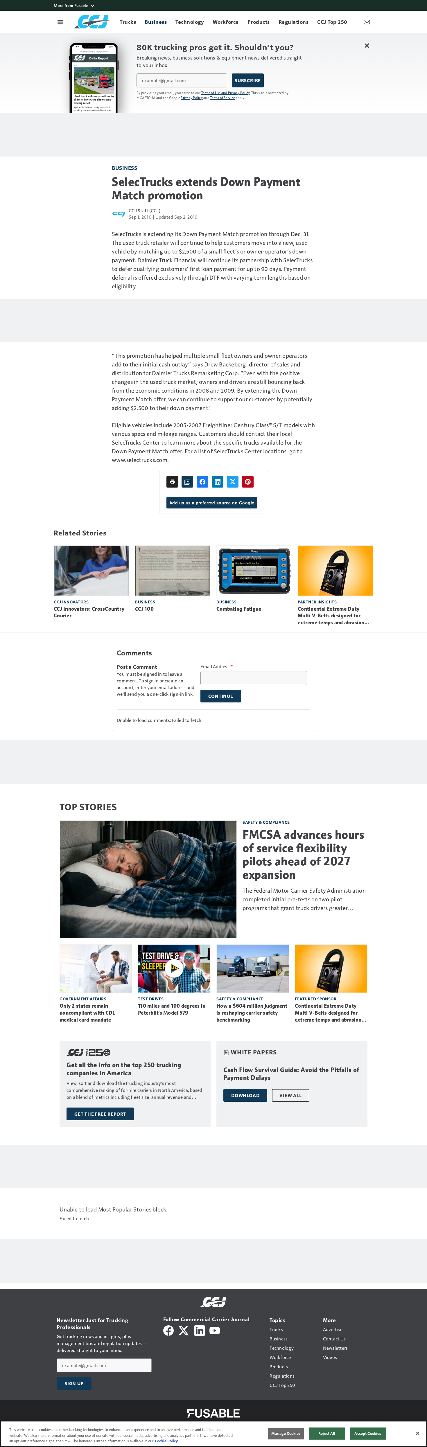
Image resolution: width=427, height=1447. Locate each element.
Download (245, 1095)
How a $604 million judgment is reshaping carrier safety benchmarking (251, 1013)
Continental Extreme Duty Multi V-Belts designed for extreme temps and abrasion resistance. (331, 616)
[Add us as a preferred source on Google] (187, 482)
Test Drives (151, 998)
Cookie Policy (166, 1441)
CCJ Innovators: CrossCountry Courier (89, 612)
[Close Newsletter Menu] (366, 45)
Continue (220, 696)
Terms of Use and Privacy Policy (225, 92)
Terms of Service (222, 97)
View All (290, 1095)
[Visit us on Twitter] (184, 1330)
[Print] (172, 482)
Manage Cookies (285, 1433)
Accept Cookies (367, 1433)
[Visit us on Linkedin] (199, 1330)
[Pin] (248, 482)
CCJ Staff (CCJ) (144, 210)
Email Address (216, 666)
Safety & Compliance (266, 822)
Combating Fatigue (238, 609)
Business (124, 167)
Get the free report (100, 1114)
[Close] (417, 1433)
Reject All (326, 1433)
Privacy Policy (192, 97)
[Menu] (60, 22)
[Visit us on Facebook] (168, 1330)
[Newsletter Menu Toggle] (366, 22)
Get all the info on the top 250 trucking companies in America (124, 1069)
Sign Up (74, 1383)
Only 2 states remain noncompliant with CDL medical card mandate (87, 1013)
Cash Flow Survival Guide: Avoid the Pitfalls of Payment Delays (291, 1074)
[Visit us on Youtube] (214, 1330)
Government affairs (83, 998)
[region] (213, 1434)
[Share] (202, 482)
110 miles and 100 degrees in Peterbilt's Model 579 (171, 1009)
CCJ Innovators (71, 601)
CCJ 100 (144, 609)
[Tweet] (232, 482)
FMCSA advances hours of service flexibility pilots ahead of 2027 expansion (303, 854)
